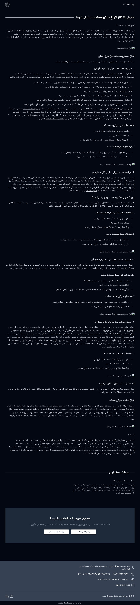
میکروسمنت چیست (114, 34)
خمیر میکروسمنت (55, 406)
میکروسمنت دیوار (29, 184)
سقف (120, 447)
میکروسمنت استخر (31, 108)
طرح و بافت (91, 190)
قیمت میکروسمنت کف (56, 118)
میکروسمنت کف (125, 112)
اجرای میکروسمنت (52, 440)
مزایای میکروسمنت (37, 77)
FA (124, 4)
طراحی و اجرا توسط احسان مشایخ (70, 603)
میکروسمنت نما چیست (118, 327)
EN (128, 4)
